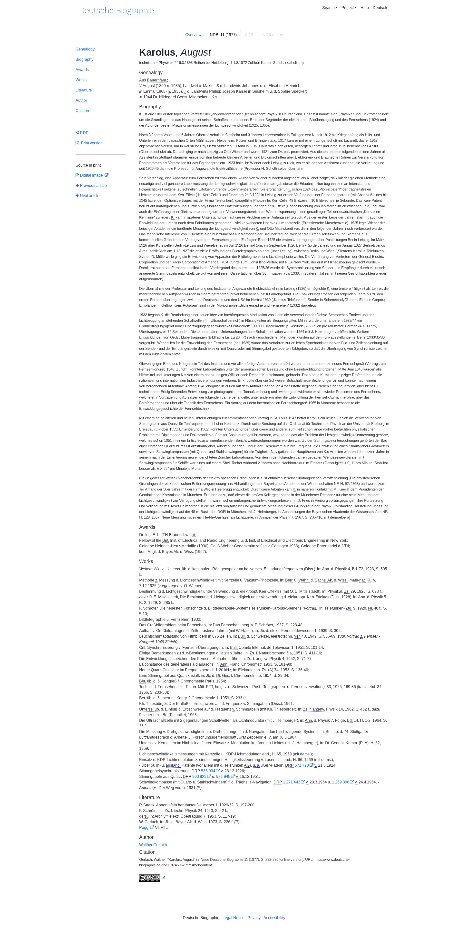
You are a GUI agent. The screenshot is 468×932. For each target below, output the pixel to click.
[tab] (223, 35)
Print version (91, 143)
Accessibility (274, 918)
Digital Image (91, 175)
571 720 (302, 765)
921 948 (223, 776)
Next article (89, 196)
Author (81, 100)
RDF (83, 133)
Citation (82, 111)
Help (365, 8)
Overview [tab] (193, 35)
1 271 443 (291, 782)
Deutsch (380, 8)
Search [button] (328, 8)
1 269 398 (340, 782)
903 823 (199, 776)
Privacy (254, 918)
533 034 (208, 771)
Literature (84, 90)
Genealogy (85, 49)
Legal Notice (233, 918)
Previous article (93, 185)
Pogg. (144, 827)
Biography (84, 59)
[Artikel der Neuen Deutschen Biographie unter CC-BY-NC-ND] (152, 878)
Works (81, 80)
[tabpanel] (234, 465)
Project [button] (347, 8)
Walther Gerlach (153, 845)
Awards (82, 70)
